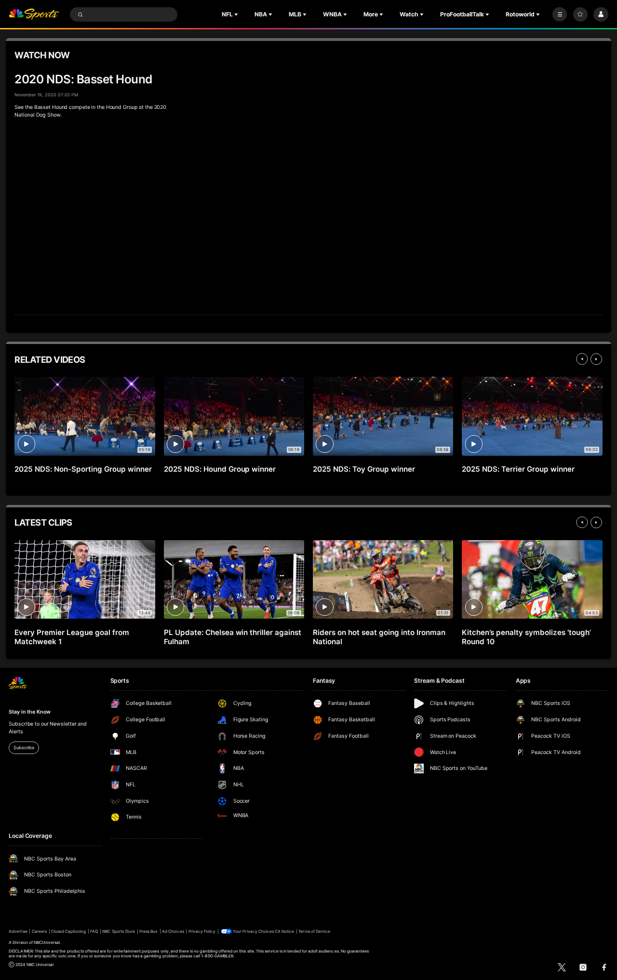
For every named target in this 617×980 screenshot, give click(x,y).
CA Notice (284, 931)
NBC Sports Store (118, 931)
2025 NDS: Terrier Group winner (518, 469)
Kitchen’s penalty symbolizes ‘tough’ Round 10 (526, 637)
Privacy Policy (202, 931)
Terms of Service (314, 931)
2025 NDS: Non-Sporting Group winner (82, 469)
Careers (39, 931)
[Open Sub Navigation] (237, 14)
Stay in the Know (29, 712)
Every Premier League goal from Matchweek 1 (71, 637)
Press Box (148, 931)
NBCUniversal (47, 942)
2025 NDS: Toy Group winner (364, 469)
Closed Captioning (68, 931)
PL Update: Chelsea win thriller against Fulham (232, 637)
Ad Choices (173, 931)
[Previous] (582, 359)
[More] (559, 14)
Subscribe (23, 747)
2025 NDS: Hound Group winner (220, 469)
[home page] (34, 15)
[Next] (596, 359)
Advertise (18, 931)
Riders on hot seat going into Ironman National (379, 637)
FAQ (94, 931)
